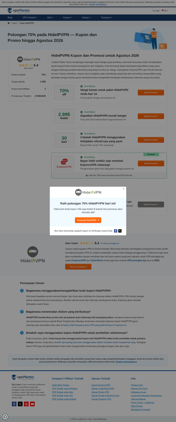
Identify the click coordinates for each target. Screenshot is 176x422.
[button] (5, 416)
